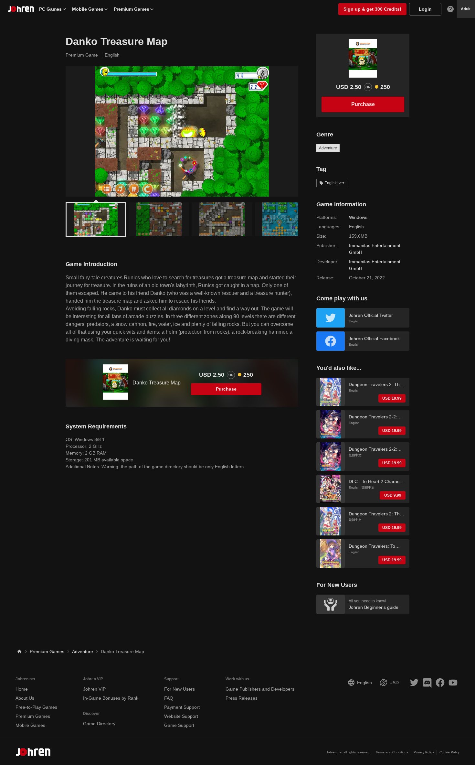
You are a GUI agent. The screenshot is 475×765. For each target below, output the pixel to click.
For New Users (179, 689)
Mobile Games (87, 9)
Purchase (226, 389)
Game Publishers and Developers (260, 689)
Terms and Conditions (392, 752)
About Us (25, 698)
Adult (465, 9)
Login (425, 9)
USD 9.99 (392, 495)
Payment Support (182, 707)
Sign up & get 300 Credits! (372, 9)
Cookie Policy (449, 752)
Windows (358, 217)
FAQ (168, 698)
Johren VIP (94, 689)
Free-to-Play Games (36, 707)
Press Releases (242, 698)
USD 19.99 (392, 398)
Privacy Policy (424, 752)
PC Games (50, 9)
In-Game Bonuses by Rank (110, 698)
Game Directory (99, 723)
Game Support (179, 725)
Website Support (181, 716)
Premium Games (131, 9)
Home (22, 689)
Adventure (328, 148)
